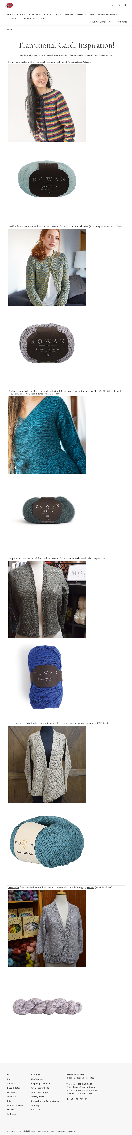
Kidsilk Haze (36, 393)
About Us (93, 22)
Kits (92, 14)
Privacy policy (37, 1096)
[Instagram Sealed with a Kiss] (72, 1099)
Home (9, 29)
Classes (112, 22)
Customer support (40, 1092)
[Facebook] (68, 1099)
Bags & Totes (51, 14)
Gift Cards (122, 22)
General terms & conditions (45, 1101)
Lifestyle (12, 18)
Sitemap (35, 1105)
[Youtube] (81, 1099)
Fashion (69, 14)
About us (35, 1075)
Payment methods (40, 1088)
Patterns (81, 14)
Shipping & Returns (41, 1083)
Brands (103, 22)
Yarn (8, 14)
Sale (43, 18)
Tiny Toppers (37, 1079)
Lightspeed (50, 1131)
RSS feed (35, 1110)
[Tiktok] (86, 1099)
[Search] (125, 5)
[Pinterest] (77, 1099)
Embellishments (106, 14)
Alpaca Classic (83, 62)
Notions (33, 14)
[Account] (113, 5)
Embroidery (29, 18)
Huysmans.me (70, 1131)
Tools (20, 14)
